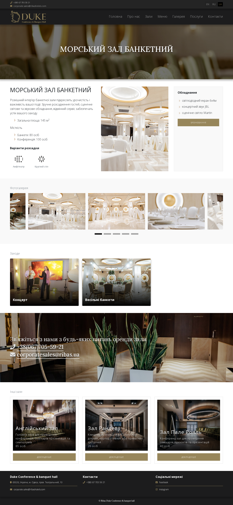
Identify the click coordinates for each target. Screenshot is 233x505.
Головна (115, 16)
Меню (162, 16)
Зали (149, 16)
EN (207, 4)
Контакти (215, 16)
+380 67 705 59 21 (21, 2)
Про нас (133, 16)
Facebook (163, 482)
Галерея (178, 16)
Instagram (164, 489)
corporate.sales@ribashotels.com (29, 6)
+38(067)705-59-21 (40, 346)
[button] (98, 234)
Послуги (196, 16)
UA (220, 4)
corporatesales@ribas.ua (48, 354)
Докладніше (44, 457)
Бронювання (198, 122)
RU (214, 4)
